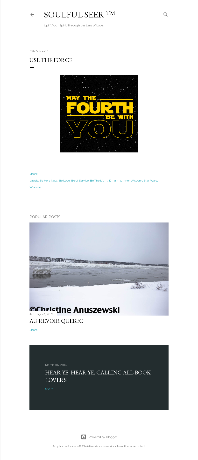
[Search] (166, 13)
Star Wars (150, 180)
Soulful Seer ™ (79, 14)
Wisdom (35, 187)
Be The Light (99, 180)
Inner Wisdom (132, 180)
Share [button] (33, 173)
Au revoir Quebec (56, 321)
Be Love (64, 180)
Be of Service (80, 180)
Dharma (115, 180)
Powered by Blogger (103, 437)
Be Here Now (48, 180)
